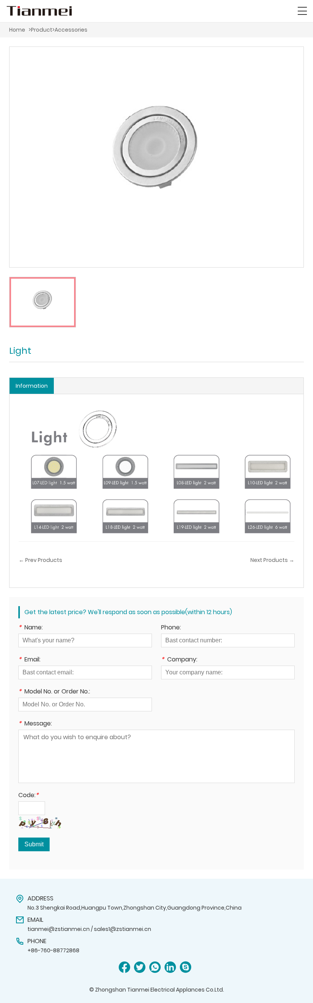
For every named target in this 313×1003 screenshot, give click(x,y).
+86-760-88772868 (53, 950)
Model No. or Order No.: (54, 692)
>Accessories (69, 30)
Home (17, 30)
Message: (35, 724)
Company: (179, 660)
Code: (28, 795)
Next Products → (272, 560)
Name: (30, 628)
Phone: (171, 628)
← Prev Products (40, 560)
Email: (29, 660)
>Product (40, 30)
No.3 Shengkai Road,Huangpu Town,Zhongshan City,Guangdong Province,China (134, 908)
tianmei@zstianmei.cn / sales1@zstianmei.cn (89, 929)
